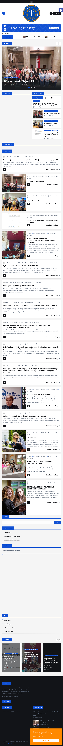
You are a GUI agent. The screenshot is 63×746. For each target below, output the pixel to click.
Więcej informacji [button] (38, 736)
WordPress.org (9, 631)
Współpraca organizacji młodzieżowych (18, 286)
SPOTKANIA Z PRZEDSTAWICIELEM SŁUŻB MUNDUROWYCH (41, 488)
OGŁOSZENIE (32, 438)
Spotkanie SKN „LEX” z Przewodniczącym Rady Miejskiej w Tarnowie (30, 305)
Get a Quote (7, 701)
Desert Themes (12, 743)
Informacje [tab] (55, 98)
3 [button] (31, 87)
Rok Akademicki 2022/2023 (11, 77)
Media (8, 85)
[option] (31, 68)
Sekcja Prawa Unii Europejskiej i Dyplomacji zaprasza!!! (24, 416)
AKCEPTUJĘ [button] (45, 740)
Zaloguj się (7, 620)
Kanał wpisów (8, 624)
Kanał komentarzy (10, 628)
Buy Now (57, 13)
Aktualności (36, 101)
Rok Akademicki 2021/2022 (16, 322)
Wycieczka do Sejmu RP (23, 37)
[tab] (46, 97)
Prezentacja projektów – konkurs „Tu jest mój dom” (52, 134)
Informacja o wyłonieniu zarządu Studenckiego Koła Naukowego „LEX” (45, 104)
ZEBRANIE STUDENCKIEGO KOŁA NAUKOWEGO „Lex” (40, 462)
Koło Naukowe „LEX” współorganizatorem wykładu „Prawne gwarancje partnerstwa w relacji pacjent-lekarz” (31, 348)
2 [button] (29, 87)
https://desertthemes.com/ (11, 696)
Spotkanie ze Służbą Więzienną (39, 394)
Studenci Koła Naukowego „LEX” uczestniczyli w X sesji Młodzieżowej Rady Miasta (41, 240)
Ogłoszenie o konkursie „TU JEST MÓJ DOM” (20, 266)
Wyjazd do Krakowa (43, 37)
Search (6, 516)
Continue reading (52, 169)
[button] (61, 10)
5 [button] (34, 87)
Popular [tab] (38, 98)
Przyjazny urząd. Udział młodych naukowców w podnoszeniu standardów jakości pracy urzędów (26, 326)
